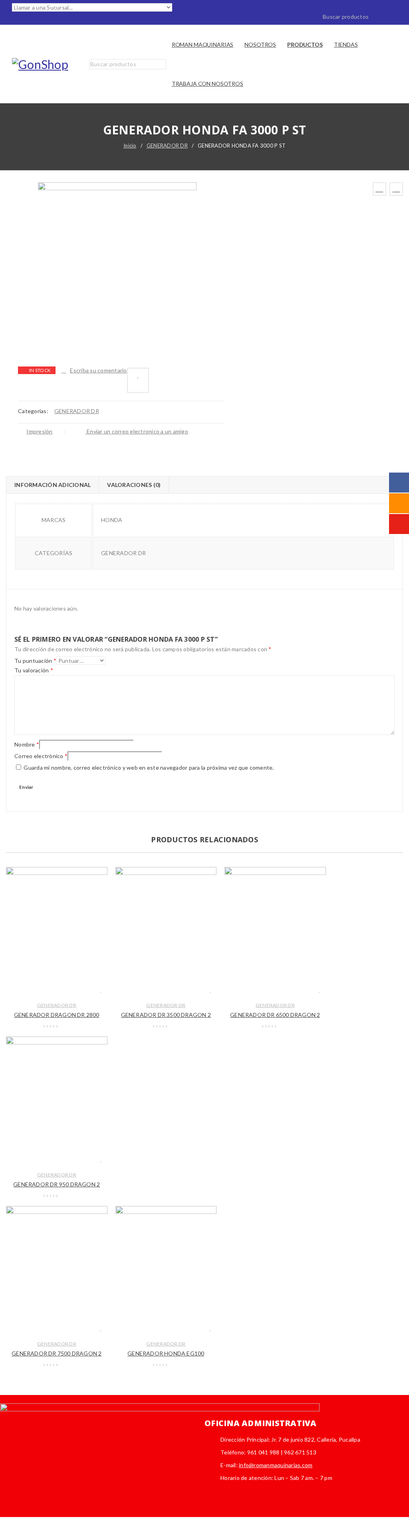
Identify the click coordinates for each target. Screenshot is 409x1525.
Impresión (39, 431)
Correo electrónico (41, 756)
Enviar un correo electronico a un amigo (136, 431)
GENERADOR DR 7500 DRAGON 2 (56, 1353)
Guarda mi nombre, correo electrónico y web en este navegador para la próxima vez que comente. (149, 767)
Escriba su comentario (98, 370)
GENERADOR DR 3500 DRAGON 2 (166, 1014)
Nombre (26, 744)
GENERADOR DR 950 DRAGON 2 (56, 1184)
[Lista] (138, 380)
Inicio (130, 145)
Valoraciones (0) (134, 484)
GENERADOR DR (167, 145)
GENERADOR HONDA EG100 (165, 1353)
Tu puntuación (35, 660)
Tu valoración (33, 670)
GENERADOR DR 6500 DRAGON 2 (275, 1014)
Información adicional (52, 484)
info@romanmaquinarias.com (275, 1465)
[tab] (52, 485)
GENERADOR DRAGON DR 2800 (56, 1014)
